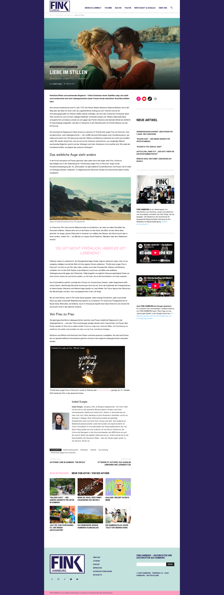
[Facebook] (52, 579)
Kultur (118, 8)
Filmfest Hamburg (104, 390)
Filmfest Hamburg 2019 (70, 450)
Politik (128, 8)
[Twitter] (71, 579)
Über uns (163, 8)
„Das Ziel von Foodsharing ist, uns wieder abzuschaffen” (61, 527)
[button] (171, 8)
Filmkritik (93, 450)
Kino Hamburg (103, 450)
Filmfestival (84, 450)
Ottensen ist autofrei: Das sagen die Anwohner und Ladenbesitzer (114, 463)
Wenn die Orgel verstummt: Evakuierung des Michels (154, 160)
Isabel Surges (57, 84)
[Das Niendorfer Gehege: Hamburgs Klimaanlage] (90, 514)
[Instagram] (58, 579)
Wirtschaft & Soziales (145, 8)
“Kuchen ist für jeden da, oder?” (149, 147)
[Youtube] (77, 579)
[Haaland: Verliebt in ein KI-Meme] (118, 487)
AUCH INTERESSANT (59, 473)
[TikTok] (64, 579)
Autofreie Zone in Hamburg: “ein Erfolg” (67, 462)
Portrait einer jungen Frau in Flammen (63, 452)
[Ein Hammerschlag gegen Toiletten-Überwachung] (118, 514)
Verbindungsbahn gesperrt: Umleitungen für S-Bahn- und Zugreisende (154, 133)
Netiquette (97, 575)
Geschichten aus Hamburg (63, 15)
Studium (96, 561)
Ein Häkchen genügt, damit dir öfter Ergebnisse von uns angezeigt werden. (154, 315)
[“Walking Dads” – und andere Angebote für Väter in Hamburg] (62, 487)
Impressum (97, 568)
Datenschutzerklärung (102, 571)
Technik (108, 8)
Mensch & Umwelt (93, 8)
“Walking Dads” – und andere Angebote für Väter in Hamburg (62, 500)
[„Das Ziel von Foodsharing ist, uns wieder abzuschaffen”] (62, 514)
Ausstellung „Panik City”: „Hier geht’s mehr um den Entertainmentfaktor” (155, 153)
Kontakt (96, 564)
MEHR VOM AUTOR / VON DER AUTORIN (90, 473)
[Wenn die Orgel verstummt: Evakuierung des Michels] (90, 487)
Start (51, 15)
